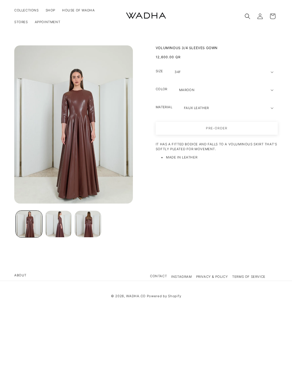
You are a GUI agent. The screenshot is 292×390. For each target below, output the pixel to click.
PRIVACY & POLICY (212, 277)
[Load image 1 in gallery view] (29, 224)
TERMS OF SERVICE (248, 277)
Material (164, 107)
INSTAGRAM (181, 277)
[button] (247, 16)
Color (161, 89)
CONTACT (158, 276)
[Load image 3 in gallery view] (88, 224)
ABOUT (20, 275)
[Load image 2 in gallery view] (58, 224)
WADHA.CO (136, 296)
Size (159, 71)
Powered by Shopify (164, 296)
